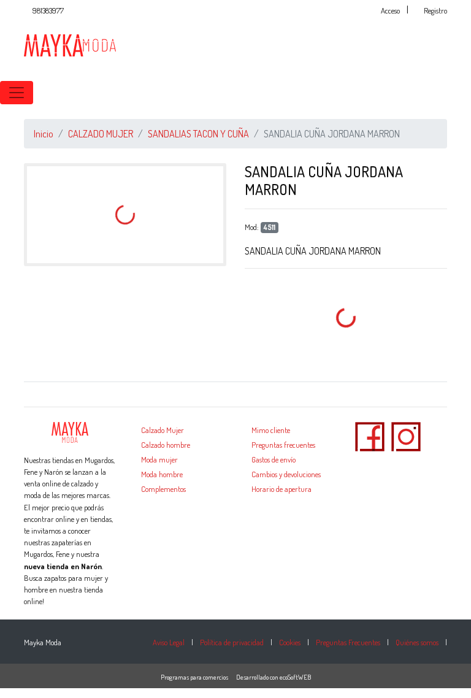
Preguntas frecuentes (283, 445)
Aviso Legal (169, 642)
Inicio (43, 134)
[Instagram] (406, 435)
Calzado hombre (165, 445)
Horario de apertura (281, 489)
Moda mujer (159, 459)
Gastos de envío (273, 459)
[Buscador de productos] (446, 92)
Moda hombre (162, 474)
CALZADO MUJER (100, 134)
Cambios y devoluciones (286, 474)
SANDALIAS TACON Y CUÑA (198, 134)
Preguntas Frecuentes (348, 642)
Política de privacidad (232, 642)
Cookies (290, 642)
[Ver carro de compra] (466, 92)
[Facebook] (370, 435)
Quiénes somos (417, 642)
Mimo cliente (270, 430)
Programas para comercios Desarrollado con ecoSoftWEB (236, 677)
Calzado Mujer (162, 430)
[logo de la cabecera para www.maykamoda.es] (70, 44)
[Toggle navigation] (16, 92)
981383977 (48, 10)
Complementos (163, 489)
